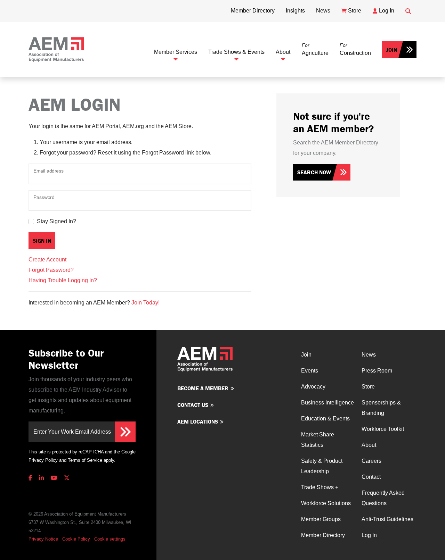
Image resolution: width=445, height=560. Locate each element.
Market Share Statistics (317, 440)
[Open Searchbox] (408, 11)
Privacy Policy (43, 460)
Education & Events (325, 418)
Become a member (202, 388)
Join (391, 49)
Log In (369, 535)
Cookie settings (110, 539)
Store (368, 387)
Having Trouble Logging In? (63, 280)
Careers (371, 461)
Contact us (192, 404)
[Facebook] (32, 478)
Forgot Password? (51, 270)
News (369, 355)
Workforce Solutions (326, 503)
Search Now (314, 172)
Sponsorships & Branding (381, 408)
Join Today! (145, 303)
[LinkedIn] (41, 478)
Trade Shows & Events (236, 52)
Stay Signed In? (56, 221)
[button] (315, 49)
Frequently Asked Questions (383, 498)
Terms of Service (85, 460)
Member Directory (323, 535)
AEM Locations (197, 421)
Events (309, 371)
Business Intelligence (327, 403)
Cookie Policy (76, 539)
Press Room (377, 371)
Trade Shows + (319, 487)
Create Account (47, 259)
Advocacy (313, 387)
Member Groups (321, 519)
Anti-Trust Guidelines (387, 519)
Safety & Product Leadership (321, 466)
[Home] (56, 49)
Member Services (175, 52)
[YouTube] (54, 478)
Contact (371, 477)
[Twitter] (66, 478)
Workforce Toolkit (383, 429)
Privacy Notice (43, 539)
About (283, 52)
